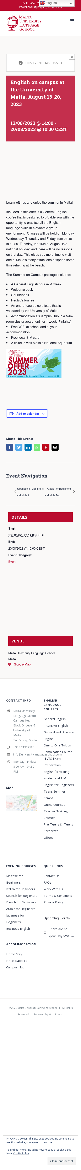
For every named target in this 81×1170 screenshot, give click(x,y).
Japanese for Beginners (15, 918)
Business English (18, 928)
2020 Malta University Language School (34, 1008)
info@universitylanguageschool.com (40, 7)
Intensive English (56, 725)
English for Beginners (59, 785)
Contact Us (51, 876)
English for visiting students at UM (56, 774)
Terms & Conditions (58, 895)
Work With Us (53, 889)
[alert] (59, 932)
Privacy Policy (53, 902)
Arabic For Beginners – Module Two (58, 492)
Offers (48, 837)
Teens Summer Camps (54, 794)
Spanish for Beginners (21, 895)
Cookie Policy (21, 1153)
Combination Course (58, 752)
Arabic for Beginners (20, 909)
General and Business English (59, 735)
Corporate (51, 831)
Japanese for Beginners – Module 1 (30, 492)
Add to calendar (27, 413)
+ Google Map (21, 664)
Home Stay (14, 954)
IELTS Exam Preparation (52, 761)
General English (55, 719)
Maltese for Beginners (14, 879)
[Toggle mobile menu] (72, 21)
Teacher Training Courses (56, 814)
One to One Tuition (57, 745)
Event (12, 561)
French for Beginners (21, 902)
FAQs (47, 882)
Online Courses (54, 804)
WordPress (55, 1014)
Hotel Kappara (16, 961)
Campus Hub (15, 967)
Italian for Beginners (20, 889)
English (51, 3)
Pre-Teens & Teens (58, 824)
